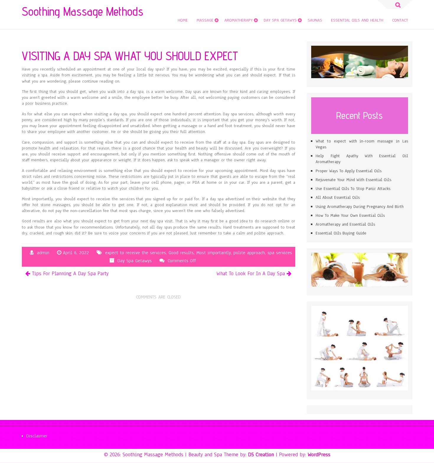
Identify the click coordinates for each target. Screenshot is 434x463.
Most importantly (213, 252)
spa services (279, 252)
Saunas (315, 20)
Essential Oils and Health (357, 20)
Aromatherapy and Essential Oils (345, 224)
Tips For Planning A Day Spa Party (70, 273)
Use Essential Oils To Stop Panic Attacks (353, 188)
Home (183, 20)
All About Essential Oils (338, 197)
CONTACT (400, 20)
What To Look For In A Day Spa (250, 273)
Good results (181, 252)
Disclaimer (37, 436)
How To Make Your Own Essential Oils (350, 215)
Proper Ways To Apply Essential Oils (348, 171)
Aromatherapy (238, 20)
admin (43, 252)
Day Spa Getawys (280, 20)
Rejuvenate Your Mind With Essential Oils (353, 180)
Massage (205, 20)
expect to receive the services (135, 252)
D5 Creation (261, 454)
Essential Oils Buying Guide (341, 233)
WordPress (319, 454)
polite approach (249, 252)
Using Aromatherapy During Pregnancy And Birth (360, 206)
